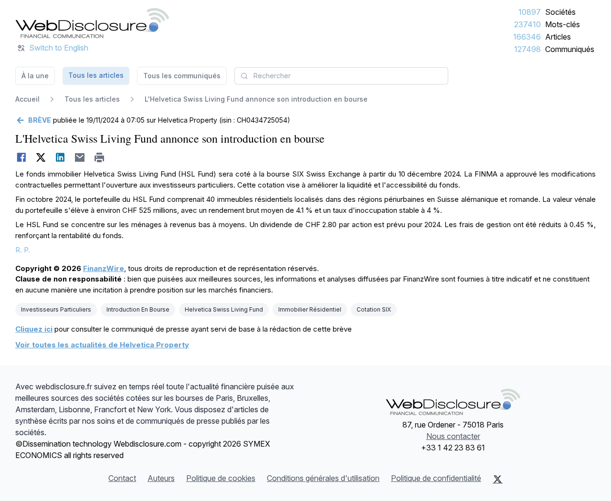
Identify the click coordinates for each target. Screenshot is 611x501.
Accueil (27, 99)
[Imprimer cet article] (99, 157)
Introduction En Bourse (137, 309)
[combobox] (341, 75)
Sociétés (560, 12)
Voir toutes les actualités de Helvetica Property (102, 344)
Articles (558, 37)
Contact (122, 478)
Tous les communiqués (182, 76)
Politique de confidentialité (436, 478)
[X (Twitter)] (498, 479)
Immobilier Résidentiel (309, 309)
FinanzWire (103, 268)
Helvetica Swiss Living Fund (224, 309)
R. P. (22, 249)
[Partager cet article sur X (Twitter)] (41, 157)
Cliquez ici (34, 329)
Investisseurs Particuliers (56, 309)
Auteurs (161, 478)
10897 (529, 12)
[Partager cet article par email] (80, 157)
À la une (35, 76)
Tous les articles (96, 75)
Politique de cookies (220, 478)
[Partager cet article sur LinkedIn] (60, 157)
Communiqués (569, 49)
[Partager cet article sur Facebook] (21, 157)
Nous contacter (453, 436)
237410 (527, 24)
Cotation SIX (374, 309)
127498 (527, 49)
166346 (527, 37)
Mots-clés (562, 24)
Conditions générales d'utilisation (323, 478)
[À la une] (92, 23)
